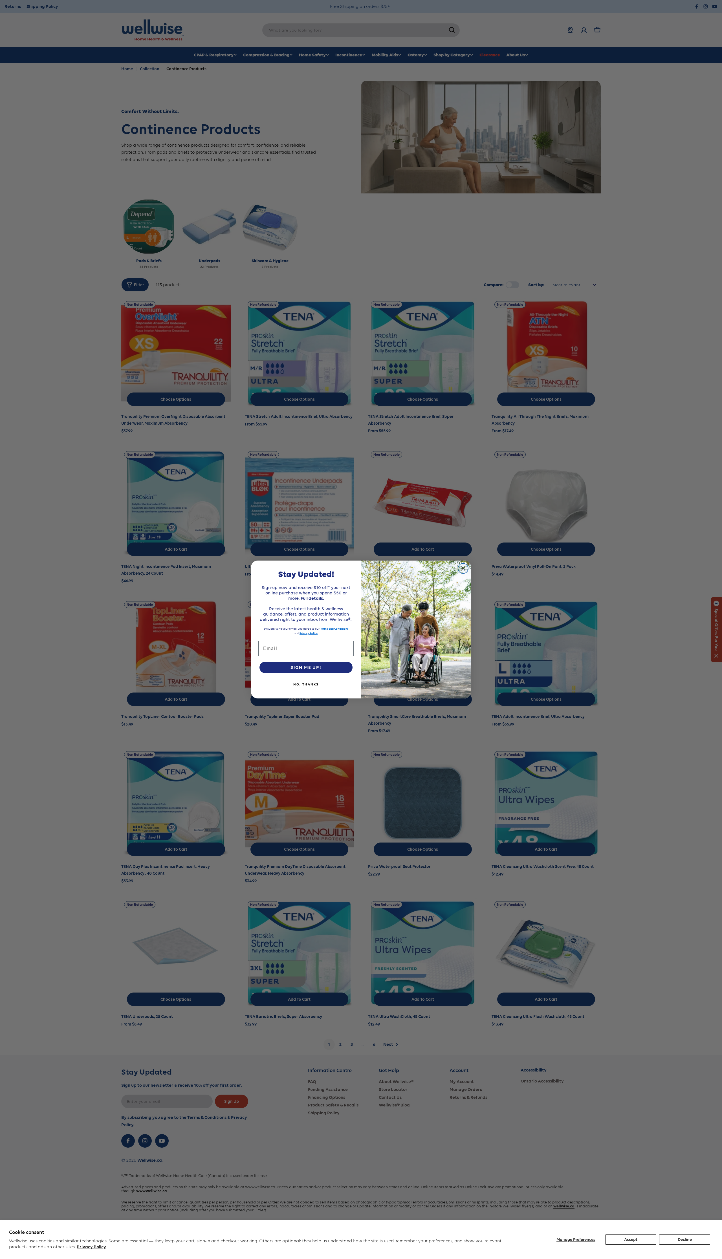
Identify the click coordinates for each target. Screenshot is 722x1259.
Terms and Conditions (334, 628)
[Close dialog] (463, 568)
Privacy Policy (91, 1246)
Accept (630, 1239)
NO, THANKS (306, 684)
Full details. (312, 598)
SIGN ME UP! (306, 667)
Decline (685, 1239)
